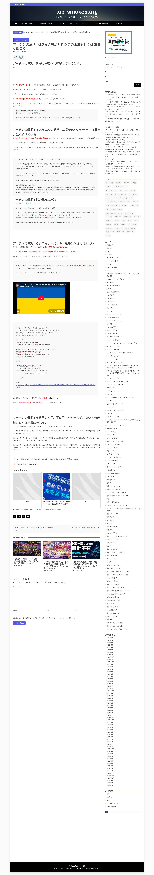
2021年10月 (110, 778)
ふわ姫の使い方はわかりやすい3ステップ (83, 527)
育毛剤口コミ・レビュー (114, 587)
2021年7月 (110, 785)
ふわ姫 (124, 186)
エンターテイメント (113, 321)
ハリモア (109, 394)
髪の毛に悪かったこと (114, 623)
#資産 (126, 183)
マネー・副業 (111, 438)
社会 (108, 546)
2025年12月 (110, 657)
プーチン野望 (32, 509)
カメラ (109, 324)
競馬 (123, 224)
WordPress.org (111, 806)
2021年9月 (110, 780)
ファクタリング (111, 205)
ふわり (116, 186)
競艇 (116, 224)
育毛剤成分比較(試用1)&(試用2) (115, 140)
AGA (108, 248)
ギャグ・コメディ (112, 340)
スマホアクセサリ (112, 356)
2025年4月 (110, 676)
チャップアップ (120, 194)
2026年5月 (110, 645)
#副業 (118, 183)
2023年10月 (110, 720)
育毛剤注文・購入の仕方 (114, 594)
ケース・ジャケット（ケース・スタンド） (120, 343)
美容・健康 (74, 23)
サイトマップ (119, 23)
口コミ (137, 216)
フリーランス (133, 205)
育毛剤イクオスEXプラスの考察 (117, 575)
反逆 (48, 509)
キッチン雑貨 (111, 333)
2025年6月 (110, 671)
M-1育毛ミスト (111, 261)
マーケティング (112, 444)
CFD (134, 183)
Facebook (14, 516)
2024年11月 (110, 688)
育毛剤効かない (112, 584)
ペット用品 (110, 432)
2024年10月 (110, 691)
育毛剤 (109, 228)
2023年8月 (110, 725)
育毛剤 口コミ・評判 (113, 568)
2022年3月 (110, 766)
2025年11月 (110, 659)
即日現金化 (127, 216)
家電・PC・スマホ (113, 489)
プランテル (110, 413)
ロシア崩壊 (38, 509)
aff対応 (109, 245)
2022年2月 (110, 768)
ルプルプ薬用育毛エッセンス (114, 213)
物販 (108, 530)
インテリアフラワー (113, 314)
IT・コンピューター (113, 258)
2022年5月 (110, 761)
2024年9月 (110, 693)
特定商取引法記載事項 (103, 23)
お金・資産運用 (112, 292)
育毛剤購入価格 (112, 597)
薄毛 (126, 228)
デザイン (109, 388)
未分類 (109, 520)
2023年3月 (110, 737)
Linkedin (28, 516)
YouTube (109, 282)
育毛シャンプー (112, 565)
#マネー (109, 183)
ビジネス (109, 401)
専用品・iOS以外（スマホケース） (118, 492)
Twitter (19, 516)
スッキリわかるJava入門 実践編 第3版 (119, 353)
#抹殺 (16, 509)
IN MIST (109, 254)
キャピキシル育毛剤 (113, 337)
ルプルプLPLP (111, 460)
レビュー (109, 216)
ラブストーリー (112, 454)
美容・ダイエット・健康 (114, 552)
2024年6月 (110, 701)
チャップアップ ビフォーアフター (117, 381)
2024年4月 (110, 705)
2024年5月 (110, 703)
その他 (109, 295)
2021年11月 (110, 776)
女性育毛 (109, 480)
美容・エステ (111, 549)
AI (107, 251)
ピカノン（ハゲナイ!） (114, 404)
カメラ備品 (110, 327)
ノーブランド (122, 198)
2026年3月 (110, 650)
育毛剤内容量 (111, 578)
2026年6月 (110, 642)
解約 (133, 228)
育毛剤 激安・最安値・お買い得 (117, 571)
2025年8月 (110, 667)
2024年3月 (110, 708)
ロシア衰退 (44, 509)
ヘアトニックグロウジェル (114, 209)
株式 (136, 220)
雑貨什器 (109, 619)
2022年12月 (110, 744)
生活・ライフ (61, 23)
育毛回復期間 (111, 610)
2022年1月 (110, 771)
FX (108, 186)
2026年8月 (110, 638)
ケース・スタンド (112, 346)
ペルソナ (109, 435)
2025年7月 (110, 669)
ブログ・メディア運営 (114, 410)
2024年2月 (110, 710)
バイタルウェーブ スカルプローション (117, 201)
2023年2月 (110, 739)
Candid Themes (95, 868)
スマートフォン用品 (113, 362)
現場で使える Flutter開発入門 (116, 536)
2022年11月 (110, 746)
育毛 (108, 562)
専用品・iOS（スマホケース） (116, 496)
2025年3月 (110, 679)
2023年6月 (110, 730)
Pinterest (23, 516)
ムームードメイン (110, 58)
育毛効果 (118, 228)
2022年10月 (110, 749)
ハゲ (131, 198)
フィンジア (123, 205)
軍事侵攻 (59, 509)
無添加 (108, 224)
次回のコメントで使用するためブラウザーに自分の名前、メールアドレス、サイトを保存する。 (45, 618)
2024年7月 (110, 698)
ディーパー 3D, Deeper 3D (115, 385)
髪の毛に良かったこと (114, 626)
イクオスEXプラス (112, 190)
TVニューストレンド (28, 23)
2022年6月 (110, 759)
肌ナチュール (131, 224)
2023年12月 (110, 715)
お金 (108, 289)
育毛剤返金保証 (112, 600)
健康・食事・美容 (112, 473)
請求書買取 (110, 232)
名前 (15, 610)
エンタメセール (112, 317)
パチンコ (135, 201)
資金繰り (120, 232)
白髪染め (109, 543)
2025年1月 (110, 684)
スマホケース (111, 359)
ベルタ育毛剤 (111, 428)
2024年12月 (110, 686)
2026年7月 (110, 640)
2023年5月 (110, 732)
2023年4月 (110, 734)
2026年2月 (110, 652)
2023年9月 (110, 722)
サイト (75, 610)
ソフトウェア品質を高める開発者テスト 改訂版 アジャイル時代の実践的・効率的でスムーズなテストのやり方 (124, 373)
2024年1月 (110, 713)
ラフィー (109, 451)
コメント (16, 587)
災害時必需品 (111, 527)
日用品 (109, 517)
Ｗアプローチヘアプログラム (116, 629)
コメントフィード (112, 803)
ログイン (109, 797)
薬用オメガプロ (112, 613)
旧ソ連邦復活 (53, 509)
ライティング (111, 448)
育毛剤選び (110, 603)
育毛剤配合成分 (112, 607)
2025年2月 (110, 681)
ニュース (110, 198)
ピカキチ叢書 (109, 65)
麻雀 (108, 235)
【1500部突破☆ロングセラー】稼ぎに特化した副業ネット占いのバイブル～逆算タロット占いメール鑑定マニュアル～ (123, 97)
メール (46, 610)
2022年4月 (110, 763)
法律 (108, 523)
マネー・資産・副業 (45, 23)
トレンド (132, 194)
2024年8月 (110, 696)
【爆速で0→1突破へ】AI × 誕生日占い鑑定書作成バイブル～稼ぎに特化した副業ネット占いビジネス (26, 561)
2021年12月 (110, 773)
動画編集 (109, 476)
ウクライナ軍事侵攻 (23, 509)
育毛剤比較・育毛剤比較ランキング (118, 591)
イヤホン (109, 311)
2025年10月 (110, 662)
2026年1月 (110, 655)
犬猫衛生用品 (111, 533)
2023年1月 (110, 742)
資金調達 (130, 232)
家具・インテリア (112, 486)
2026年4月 (110, 647)
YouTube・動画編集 (113, 285)
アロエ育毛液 (111, 305)
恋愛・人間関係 (112, 502)
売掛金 (109, 220)
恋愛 (108, 499)
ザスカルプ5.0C (112, 349)
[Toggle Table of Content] (20, 57)
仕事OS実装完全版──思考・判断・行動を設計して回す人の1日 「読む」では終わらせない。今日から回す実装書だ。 (122, 114)
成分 (123, 220)
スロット (109, 194)
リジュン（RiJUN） (113, 457)
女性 (117, 220)
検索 (106, 81)
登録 (108, 794)
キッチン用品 (111, 330)
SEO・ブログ (111, 267)
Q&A (108, 264)
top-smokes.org (77, 11)
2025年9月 (110, 664)
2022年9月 (110, 751)
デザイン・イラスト (113, 391)
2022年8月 (110, 754)
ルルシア (129, 213)
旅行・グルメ (86, 23)
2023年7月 (110, 727)
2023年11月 (110, 717)
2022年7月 (110, 756)
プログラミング (112, 417)
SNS (108, 270)
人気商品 (109, 470)
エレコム (123, 190)
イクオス (109, 308)
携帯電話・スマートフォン (115, 505)
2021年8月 (110, 783)
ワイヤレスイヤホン (113, 467)
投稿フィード (111, 800)
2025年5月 (110, 674)
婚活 (108, 483)
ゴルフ (132, 190)
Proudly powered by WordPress (64, 868)
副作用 (118, 216)
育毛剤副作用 (111, 581)
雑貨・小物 (110, 616)
